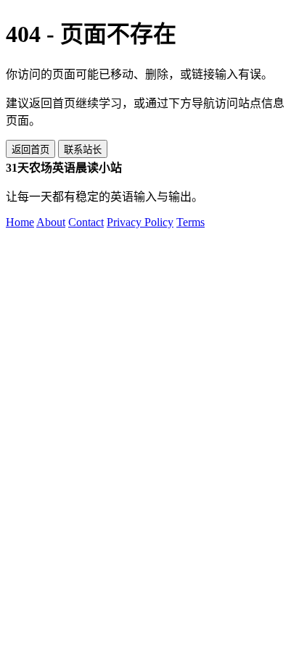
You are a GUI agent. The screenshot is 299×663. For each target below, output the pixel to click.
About (50, 222)
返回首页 (30, 149)
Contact (86, 222)
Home (20, 222)
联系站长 (83, 149)
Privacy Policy (140, 222)
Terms (190, 222)
